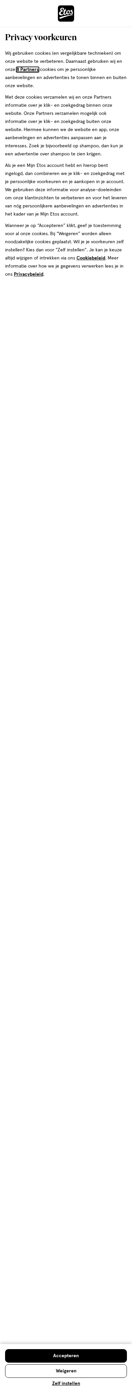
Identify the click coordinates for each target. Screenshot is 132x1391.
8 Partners (28, 69)
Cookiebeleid (90, 258)
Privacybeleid (28, 274)
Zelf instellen (66, 1383)
